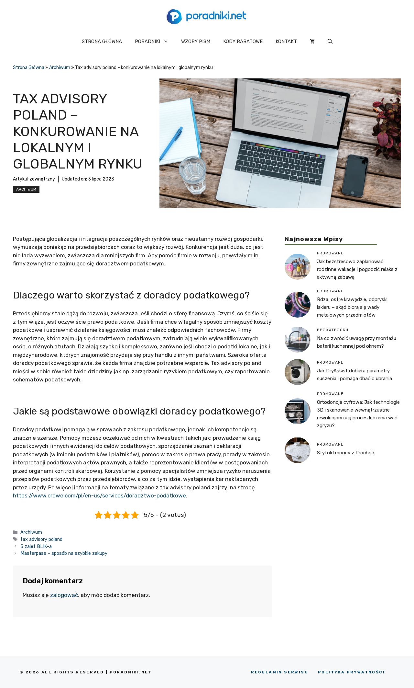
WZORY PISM (195, 41)
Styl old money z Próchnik (346, 453)
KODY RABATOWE (243, 41)
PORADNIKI (147, 41)
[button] (330, 41)
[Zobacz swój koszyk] (312, 41)
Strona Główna (28, 67)
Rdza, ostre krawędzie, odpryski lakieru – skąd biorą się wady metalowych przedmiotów (352, 307)
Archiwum (59, 67)
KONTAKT (286, 41)
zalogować (64, 595)
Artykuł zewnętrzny (34, 179)
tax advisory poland (41, 539)
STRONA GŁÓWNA (102, 41)
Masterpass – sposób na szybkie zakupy (63, 553)
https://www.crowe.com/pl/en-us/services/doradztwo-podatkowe (99, 495)
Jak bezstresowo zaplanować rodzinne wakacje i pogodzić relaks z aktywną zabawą (357, 269)
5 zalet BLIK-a (36, 546)
